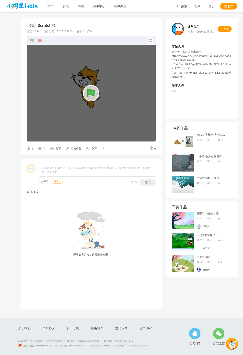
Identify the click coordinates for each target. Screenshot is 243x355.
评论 (148, 182)
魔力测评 (146, 328)
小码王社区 (22, 6)
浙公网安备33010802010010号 (40, 345)
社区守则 (73, 328)
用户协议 (49, 328)
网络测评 (97, 328)
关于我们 (24, 328)
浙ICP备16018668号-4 (71, 345)
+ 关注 (225, 28)
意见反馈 (121, 328)
